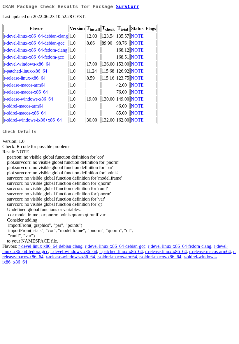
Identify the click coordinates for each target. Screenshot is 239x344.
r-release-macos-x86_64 (26, 91)
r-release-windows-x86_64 (28, 98)
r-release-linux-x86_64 (24, 78)
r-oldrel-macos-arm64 (23, 105)
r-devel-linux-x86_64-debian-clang (36, 36)
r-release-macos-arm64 (24, 85)
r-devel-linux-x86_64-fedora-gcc (34, 57)
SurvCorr (127, 6)
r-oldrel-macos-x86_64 (25, 112)
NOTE (137, 36)
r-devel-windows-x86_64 (27, 64)
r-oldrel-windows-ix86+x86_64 (33, 119)
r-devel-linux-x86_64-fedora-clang (35, 50)
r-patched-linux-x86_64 (25, 71)
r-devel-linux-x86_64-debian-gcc (34, 43)
